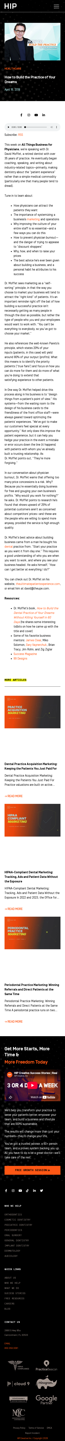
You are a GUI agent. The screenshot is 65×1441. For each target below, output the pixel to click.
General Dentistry (17, 1240)
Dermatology (12, 1251)
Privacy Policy (19, 1428)
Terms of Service (36, 1428)
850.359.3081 (11, 1348)
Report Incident (32, 1433)
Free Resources (14, 1298)
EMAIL (7, 1343)
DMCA (49, 1428)
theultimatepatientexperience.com (38, 584)
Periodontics (13, 1230)
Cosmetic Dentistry (17, 1220)
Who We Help (13, 1283)
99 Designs (20, 658)
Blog (7, 1309)
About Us (10, 1278)
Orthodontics (13, 1214)
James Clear (33, 640)
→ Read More (14, 796)
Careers (10, 1303)
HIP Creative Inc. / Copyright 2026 (32, 1438)
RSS (20, 135)
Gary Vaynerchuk (36, 645)
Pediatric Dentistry (18, 1225)
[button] (57, 6)
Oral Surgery (13, 1235)
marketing (33, 219)
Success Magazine (25, 654)
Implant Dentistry (17, 1245)
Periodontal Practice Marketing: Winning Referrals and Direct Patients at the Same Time (32, 989)
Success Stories (15, 1293)
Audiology (11, 1256)
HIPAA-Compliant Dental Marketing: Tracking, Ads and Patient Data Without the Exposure (31, 877)
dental (9, 546)
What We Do (12, 1288)
